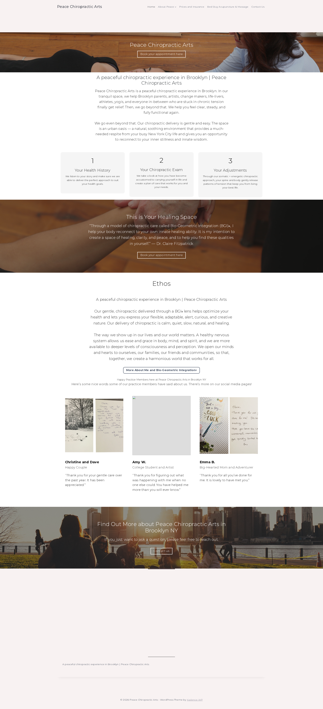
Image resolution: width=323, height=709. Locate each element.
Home (151, 6)
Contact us (161, 551)
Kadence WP (195, 699)
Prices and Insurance (191, 6)
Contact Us (258, 6)
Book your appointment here (161, 54)
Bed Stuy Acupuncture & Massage (227, 6)
